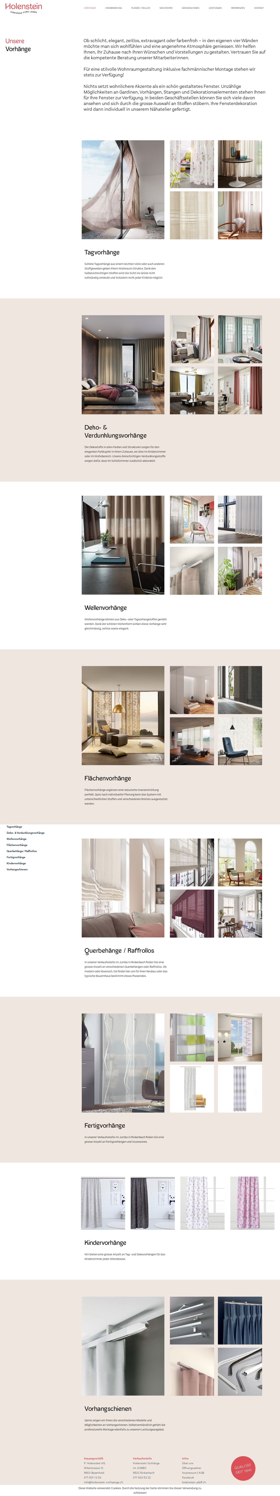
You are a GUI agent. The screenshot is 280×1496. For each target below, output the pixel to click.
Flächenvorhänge (17, 845)
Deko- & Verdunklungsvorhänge (26, 833)
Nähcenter (166, 8)
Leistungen (215, 8)
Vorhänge (90, 8)
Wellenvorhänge (16, 839)
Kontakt (259, 8)
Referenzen (238, 8)
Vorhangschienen (17, 869)
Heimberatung (113, 8)
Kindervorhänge (16, 863)
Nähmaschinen (190, 8)
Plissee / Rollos (140, 8)
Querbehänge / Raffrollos (22, 851)
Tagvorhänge (14, 827)
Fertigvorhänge (16, 857)
